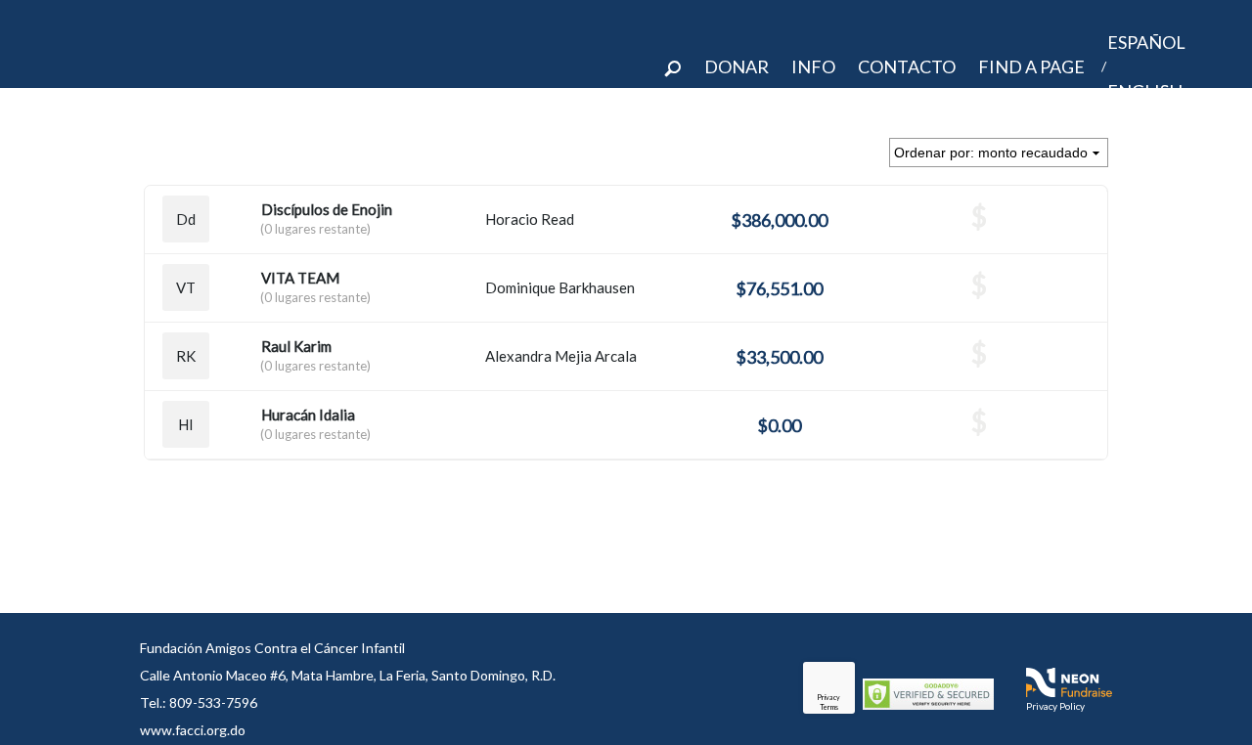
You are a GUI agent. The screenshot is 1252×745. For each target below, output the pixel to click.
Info (813, 66)
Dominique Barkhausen (560, 287)
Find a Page (1031, 66)
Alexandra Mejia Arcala (561, 356)
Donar (736, 66)
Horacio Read (529, 219)
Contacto (907, 66)
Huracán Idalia (308, 414)
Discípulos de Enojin (326, 209)
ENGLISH (1145, 91)
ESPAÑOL (1146, 42)
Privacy (828, 697)
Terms (829, 707)
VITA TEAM (300, 277)
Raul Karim (296, 346)
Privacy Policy (1055, 706)
